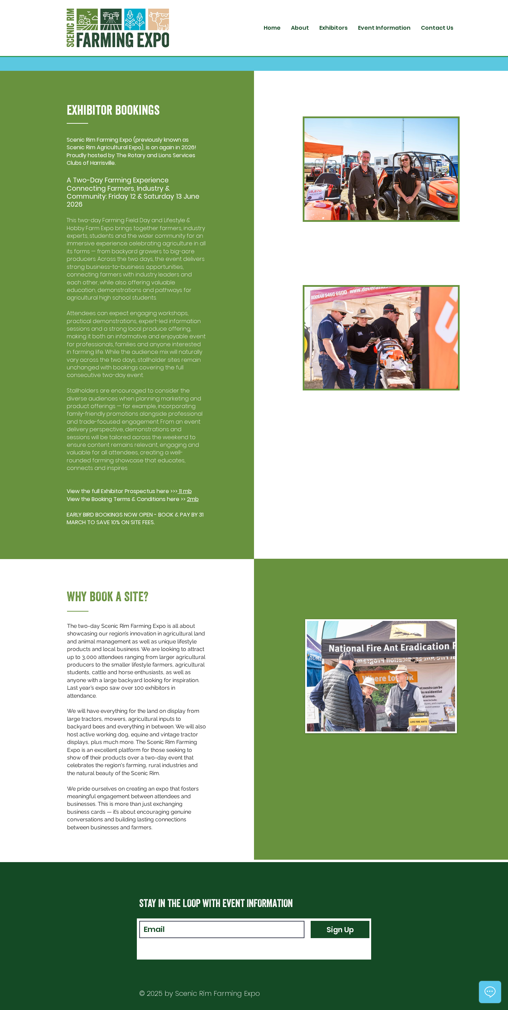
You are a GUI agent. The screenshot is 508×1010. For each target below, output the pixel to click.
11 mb (185, 491)
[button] (333, 28)
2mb (193, 499)
